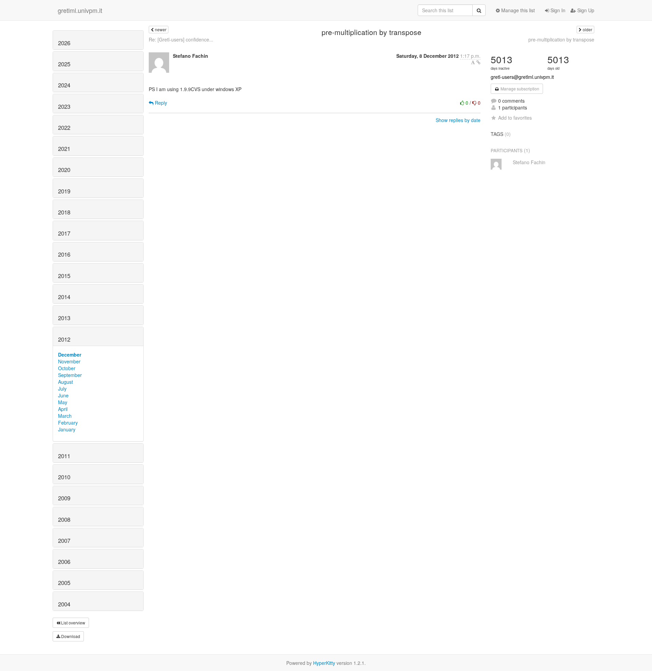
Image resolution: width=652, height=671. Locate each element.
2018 (64, 212)
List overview (72, 622)
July (62, 388)
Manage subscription (519, 88)
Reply (160, 102)
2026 (64, 43)
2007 (64, 540)
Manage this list (517, 10)
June (63, 395)
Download (70, 636)
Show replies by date (458, 120)
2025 (64, 64)
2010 (64, 477)
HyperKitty (324, 662)
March (65, 415)
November (69, 361)
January (66, 429)
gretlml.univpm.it (80, 10)
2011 (64, 456)
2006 (64, 561)
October (66, 368)
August (65, 381)
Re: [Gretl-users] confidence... (181, 39)
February (68, 422)
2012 (64, 339)
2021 (64, 148)
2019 (64, 191)
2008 (64, 519)
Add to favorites (515, 117)
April (63, 409)
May (62, 402)
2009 (64, 498)
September (70, 375)
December (69, 354)
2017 (64, 233)
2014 (64, 297)
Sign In (557, 10)
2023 (64, 106)
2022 (64, 127)
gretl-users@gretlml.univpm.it (522, 76)
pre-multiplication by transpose (561, 39)
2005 (64, 583)
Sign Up (585, 10)
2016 (64, 254)
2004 (64, 604)
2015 (64, 276)
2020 (64, 170)
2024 (64, 85)
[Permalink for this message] (478, 62)
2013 (64, 318)
